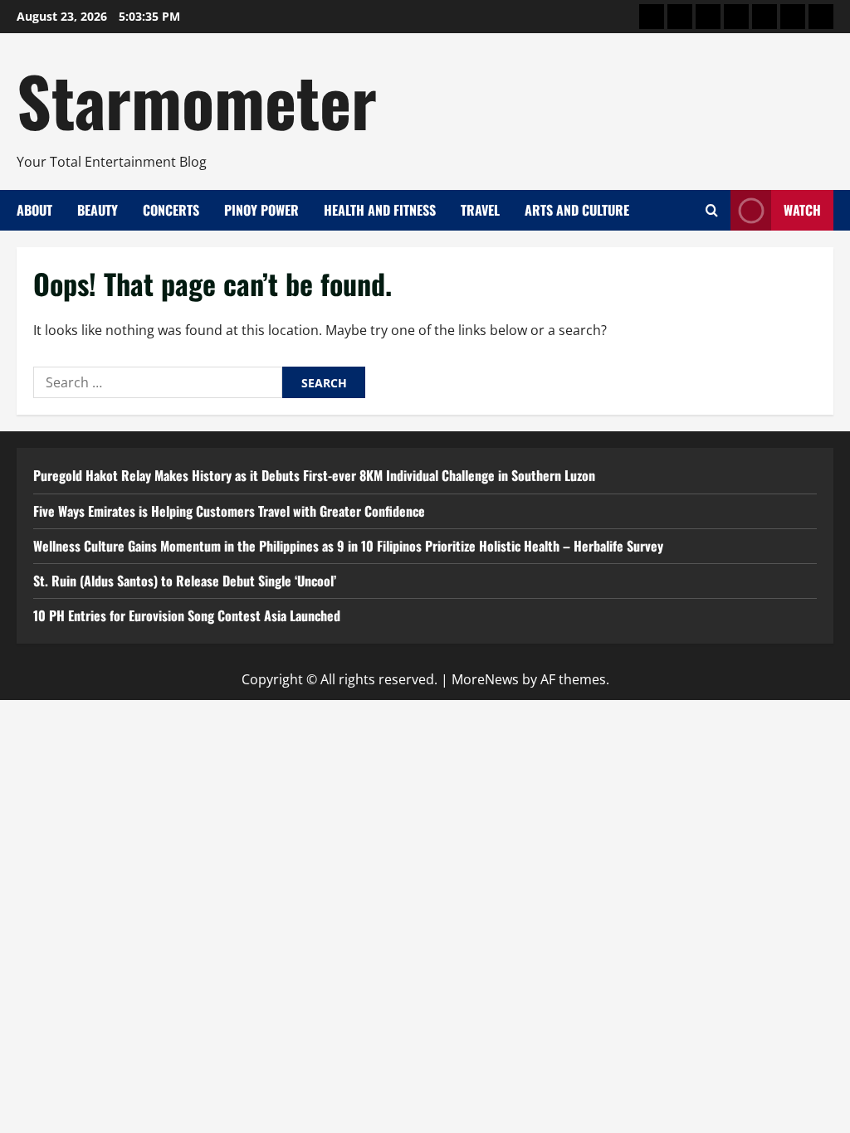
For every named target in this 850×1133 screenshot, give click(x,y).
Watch (802, 210)
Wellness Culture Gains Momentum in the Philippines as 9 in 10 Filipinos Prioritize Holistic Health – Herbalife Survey (348, 546)
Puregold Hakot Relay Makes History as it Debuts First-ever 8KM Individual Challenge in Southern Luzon (314, 475)
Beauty (97, 210)
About (34, 210)
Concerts (171, 210)
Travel (480, 210)
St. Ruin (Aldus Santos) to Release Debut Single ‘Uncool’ (184, 581)
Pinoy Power (261, 210)
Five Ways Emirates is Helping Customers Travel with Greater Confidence (229, 511)
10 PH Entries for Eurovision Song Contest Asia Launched (186, 615)
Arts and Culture (577, 210)
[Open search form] (712, 210)
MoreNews (485, 679)
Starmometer (197, 99)
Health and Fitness (380, 210)
